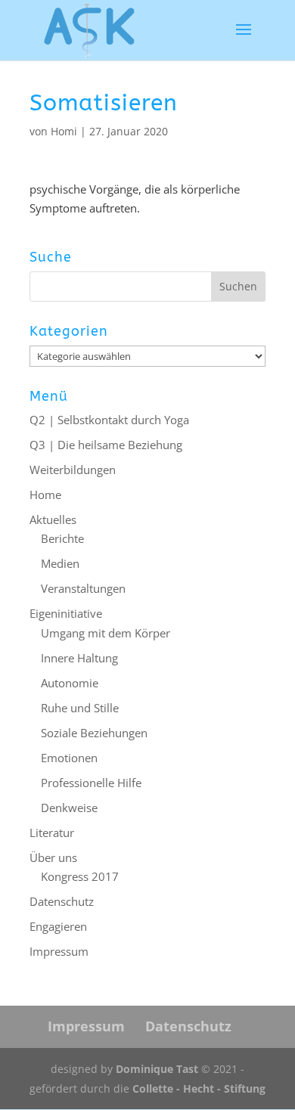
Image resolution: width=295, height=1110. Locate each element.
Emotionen (69, 757)
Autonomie (69, 682)
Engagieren (58, 926)
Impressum (59, 951)
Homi (64, 131)
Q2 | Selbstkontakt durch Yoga (109, 419)
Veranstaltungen (83, 588)
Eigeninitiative (66, 613)
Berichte (62, 538)
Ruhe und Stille (80, 707)
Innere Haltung (79, 657)
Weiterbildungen (73, 469)
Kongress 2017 (80, 876)
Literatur (52, 832)
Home (45, 494)
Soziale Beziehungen (94, 732)
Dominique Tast (157, 1069)
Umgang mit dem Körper (105, 632)
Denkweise (69, 807)
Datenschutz (62, 901)
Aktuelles (53, 519)
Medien (60, 563)
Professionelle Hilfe (91, 782)
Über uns (53, 857)
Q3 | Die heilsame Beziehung (106, 444)
